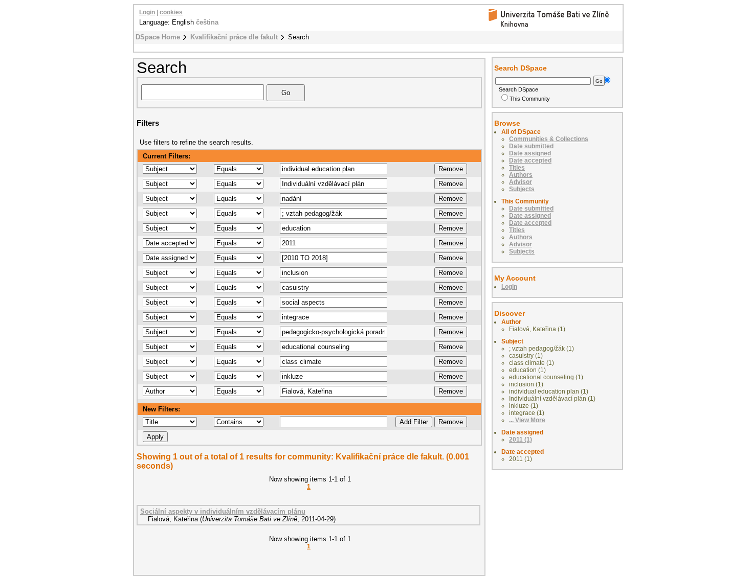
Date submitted (531, 146)
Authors (521, 174)
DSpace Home (158, 37)
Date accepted (530, 160)
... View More (527, 420)
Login (147, 12)
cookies (171, 12)
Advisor (520, 182)
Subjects (522, 189)
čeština (207, 22)
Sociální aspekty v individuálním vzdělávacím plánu (222, 511)
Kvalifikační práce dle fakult (234, 37)
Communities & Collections (548, 139)
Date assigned (530, 153)
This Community (530, 99)
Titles (517, 167)
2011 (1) (520, 439)
